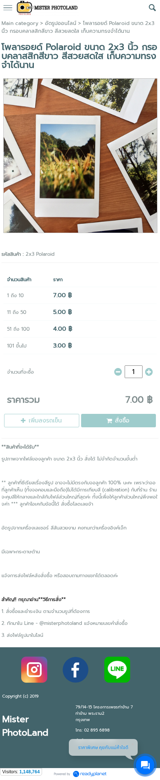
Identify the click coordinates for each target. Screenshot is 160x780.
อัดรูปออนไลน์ (60, 23)
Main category (19, 23)
